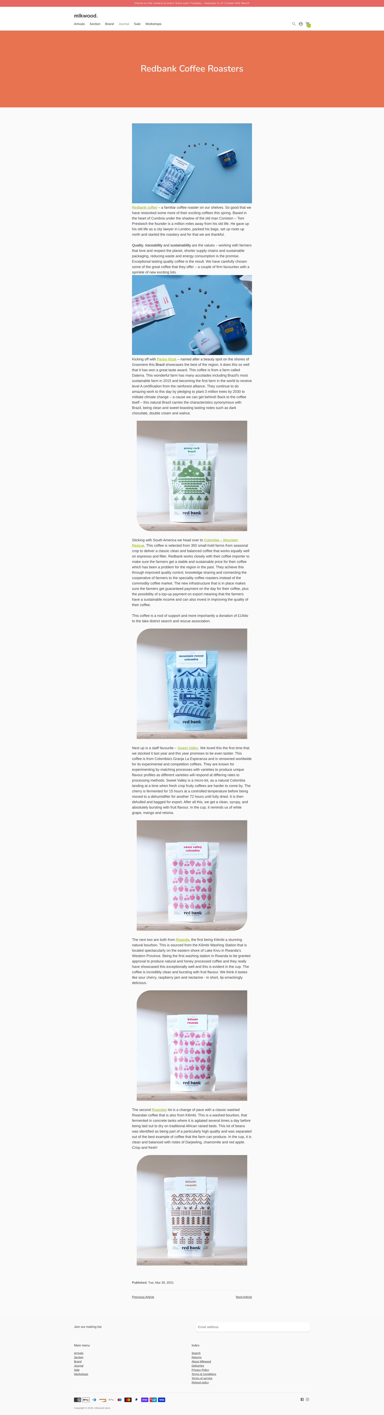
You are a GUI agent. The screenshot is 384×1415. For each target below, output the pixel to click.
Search (196, 1353)
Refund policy (200, 1382)
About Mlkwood (201, 1361)
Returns (197, 1357)
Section (95, 24)
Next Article (244, 1297)
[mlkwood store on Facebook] (302, 1399)
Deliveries (198, 1365)
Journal (124, 24)
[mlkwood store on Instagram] (307, 1399)
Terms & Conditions (204, 1374)
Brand (109, 24)
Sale (137, 24)
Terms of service (202, 1378)
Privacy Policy (200, 1369)
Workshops (153, 24)
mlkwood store (102, 1408)
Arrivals (79, 24)
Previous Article (143, 1297)
